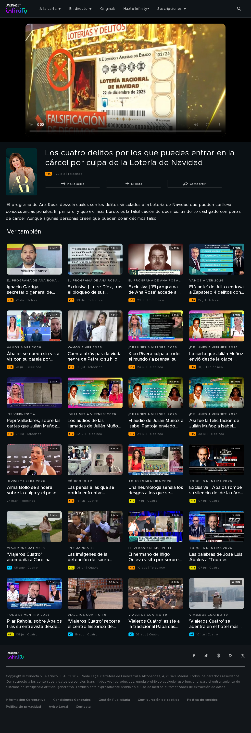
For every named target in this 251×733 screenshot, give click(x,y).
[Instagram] (230, 655)
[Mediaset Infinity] (17, 9)
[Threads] (218, 655)
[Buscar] (239, 9)
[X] (243, 655)
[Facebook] (194, 655)
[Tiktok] (206, 655)
